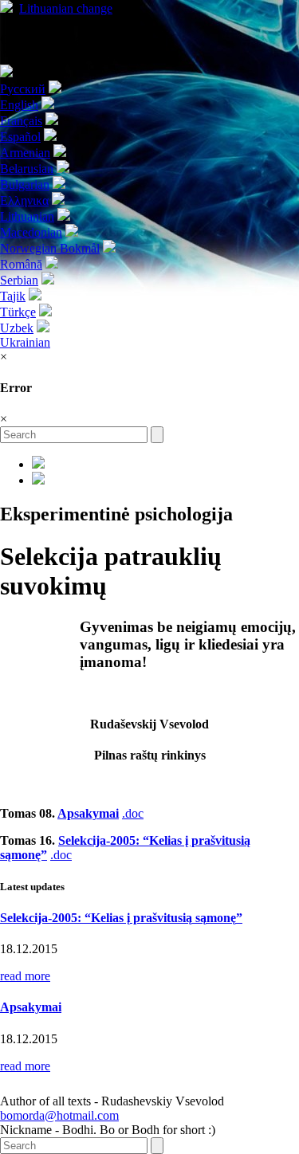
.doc (133, 813)
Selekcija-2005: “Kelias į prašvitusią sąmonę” (121, 917)
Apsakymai (88, 813)
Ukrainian (25, 342)
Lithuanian (65, 8)
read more (25, 976)
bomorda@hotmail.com (59, 1115)
